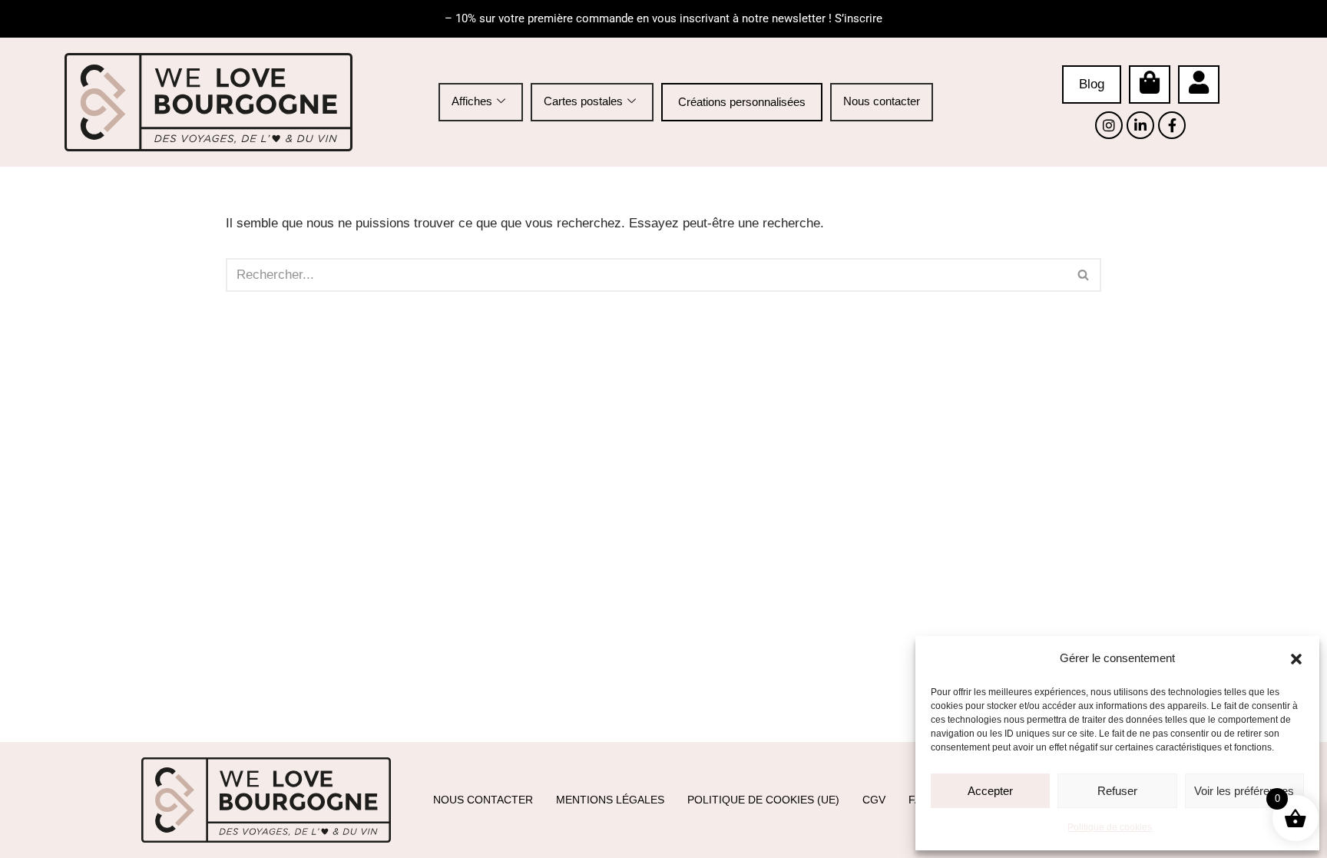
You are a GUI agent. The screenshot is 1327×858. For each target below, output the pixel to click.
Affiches (472, 101)
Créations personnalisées (742, 101)
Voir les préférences (1244, 790)
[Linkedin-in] (1140, 125)
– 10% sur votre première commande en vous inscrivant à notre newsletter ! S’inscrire (663, 18)
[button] (1296, 659)
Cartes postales (583, 101)
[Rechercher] (1084, 275)
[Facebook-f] (1172, 125)
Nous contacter (881, 101)
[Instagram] (1109, 125)
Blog (1091, 84)
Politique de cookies (1109, 827)
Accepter (990, 790)
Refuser (1117, 790)
